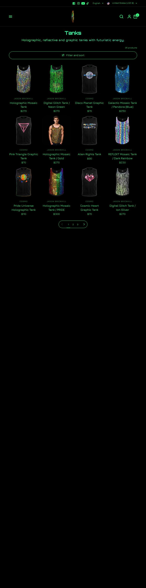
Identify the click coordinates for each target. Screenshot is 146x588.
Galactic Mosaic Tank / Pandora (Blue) (122, 104)
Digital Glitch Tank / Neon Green (57, 104)
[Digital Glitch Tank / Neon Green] (56, 79)
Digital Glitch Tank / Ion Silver (122, 207)
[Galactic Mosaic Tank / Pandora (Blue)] (122, 79)
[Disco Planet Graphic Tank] (89, 79)
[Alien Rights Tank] (89, 130)
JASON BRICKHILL (23, 98)
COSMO (89, 98)
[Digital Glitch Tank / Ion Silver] (122, 182)
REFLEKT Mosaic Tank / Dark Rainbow (122, 156)
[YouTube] (83, 3)
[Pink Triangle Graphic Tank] (23, 130)
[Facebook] (74, 3)
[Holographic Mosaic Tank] (23, 79)
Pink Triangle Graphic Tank (23, 156)
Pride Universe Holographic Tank (24, 207)
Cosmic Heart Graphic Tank (89, 207)
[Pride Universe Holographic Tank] (23, 182)
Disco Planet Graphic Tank (89, 104)
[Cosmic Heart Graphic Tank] (89, 182)
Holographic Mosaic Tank (23, 104)
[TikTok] (87, 3)
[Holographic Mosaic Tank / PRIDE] (56, 182)
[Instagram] (78, 3)
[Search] (121, 16)
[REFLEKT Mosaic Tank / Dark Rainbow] (122, 130)
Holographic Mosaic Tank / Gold (56, 156)
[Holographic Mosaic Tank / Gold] (56, 130)
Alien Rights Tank (89, 154)
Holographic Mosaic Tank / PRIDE (56, 207)
